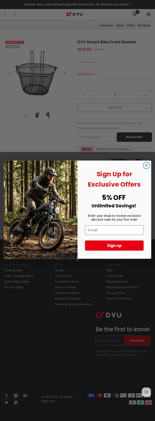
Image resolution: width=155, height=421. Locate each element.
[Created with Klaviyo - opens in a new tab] (77, 259)
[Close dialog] (146, 165)
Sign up (114, 245)
